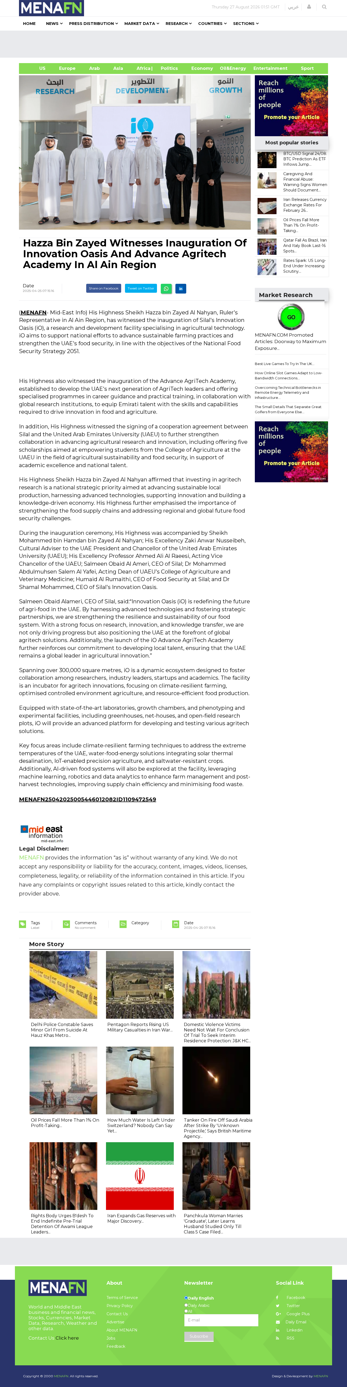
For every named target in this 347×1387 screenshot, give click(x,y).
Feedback (116, 1346)
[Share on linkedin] (180, 289)
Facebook (295, 1297)
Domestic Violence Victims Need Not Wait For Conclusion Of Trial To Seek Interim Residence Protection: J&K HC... (217, 1032)
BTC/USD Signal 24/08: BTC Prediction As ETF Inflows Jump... (305, 159)
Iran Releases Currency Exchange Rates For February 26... (305, 205)
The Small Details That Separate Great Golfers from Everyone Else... (288, 409)
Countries (210, 23)
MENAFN (34, 312)
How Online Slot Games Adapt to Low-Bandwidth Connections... (288, 375)
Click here (67, 1338)
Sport (304, 68)
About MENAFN (122, 1330)
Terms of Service (122, 1297)
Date (28, 285)
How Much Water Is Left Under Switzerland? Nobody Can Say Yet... (141, 1126)
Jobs (111, 1338)
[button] (309, 7)
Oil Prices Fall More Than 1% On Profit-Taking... (301, 225)
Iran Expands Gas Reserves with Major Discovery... (141, 1218)
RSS (289, 1338)
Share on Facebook (103, 288)
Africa (143, 68)
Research (177, 23)
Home (29, 23)
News (52, 23)
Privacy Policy (120, 1305)
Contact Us (117, 1313)
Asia (118, 68)
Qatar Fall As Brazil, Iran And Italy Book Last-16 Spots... (305, 245)
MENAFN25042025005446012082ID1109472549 (87, 799)
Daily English (201, 1298)
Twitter (292, 1305)
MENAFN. (61, 1376)
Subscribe (199, 1336)
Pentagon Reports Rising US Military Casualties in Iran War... (140, 1027)
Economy (202, 68)
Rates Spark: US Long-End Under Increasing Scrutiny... (304, 266)
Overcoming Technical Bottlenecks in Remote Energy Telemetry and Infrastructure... (288, 392)
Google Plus (297, 1313)
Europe (67, 68)
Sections (244, 23)
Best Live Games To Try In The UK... (284, 364)
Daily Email (295, 1322)
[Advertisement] (175, 44)
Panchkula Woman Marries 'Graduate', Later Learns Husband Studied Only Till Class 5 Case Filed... (213, 1224)
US (35, 68)
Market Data (139, 23)
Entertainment (262, 68)
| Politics (168, 68)
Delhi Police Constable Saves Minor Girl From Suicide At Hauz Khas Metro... (62, 1030)
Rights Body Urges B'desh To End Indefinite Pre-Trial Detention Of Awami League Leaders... (62, 1224)
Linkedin (294, 1330)
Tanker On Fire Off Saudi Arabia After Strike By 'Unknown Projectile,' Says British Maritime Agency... (218, 1128)
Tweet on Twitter (141, 288)
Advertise (115, 1322)
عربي (293, 7)
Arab (94, 68)
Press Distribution (91, 23)
